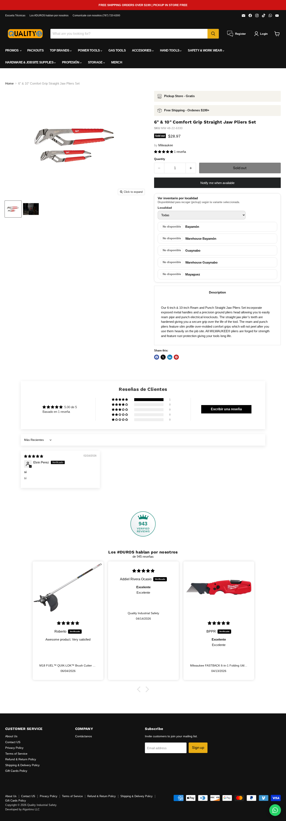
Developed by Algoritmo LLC (22, 809)
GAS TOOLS (117, 50)
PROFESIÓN (71, 62)
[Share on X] (163, 357)
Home (9, 83)
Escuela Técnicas (15, 15)
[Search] (213, 34)
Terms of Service (16, 753)
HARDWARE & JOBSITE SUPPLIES (29, 62)
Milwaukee (165, 145)
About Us (11, 736)
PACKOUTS (35, 50)
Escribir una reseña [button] (226, 409)
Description (217, 292)
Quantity (159, 159)
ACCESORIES (142, 50)
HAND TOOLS (170, 50)
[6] (13, 209)
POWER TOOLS (89, 50)
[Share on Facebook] (156, 357)
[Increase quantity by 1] (191, 168)
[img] (33, 456)
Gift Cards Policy (16, 770)
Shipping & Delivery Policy (22, 765)
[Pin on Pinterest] (176, 357)
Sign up (198, 747)
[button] (164, 151)
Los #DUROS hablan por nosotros (49, 15)
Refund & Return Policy (20, 759)
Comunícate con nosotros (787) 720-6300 (96, 15)
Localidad (165, 207)
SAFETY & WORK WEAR (205, 50)
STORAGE (95, 62)
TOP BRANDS (60, 50)
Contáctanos (83, 736)
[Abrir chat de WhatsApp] (275, 810)
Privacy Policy (14, 747)
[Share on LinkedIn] (169, 357)
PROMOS (12, 50)
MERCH (116, 62)
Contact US (12, 742)
